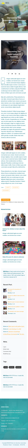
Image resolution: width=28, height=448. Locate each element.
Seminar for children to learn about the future (16, 296)
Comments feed (7, 351)
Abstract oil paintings (14, 331)
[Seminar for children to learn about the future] (14, 220)
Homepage (5, 23)
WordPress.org (6, 353)
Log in (4, 346)
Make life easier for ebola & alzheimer (16, 302)
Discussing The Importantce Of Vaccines (14, 290)
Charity (13, 23)
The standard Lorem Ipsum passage (16, 311)
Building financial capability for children (16, 306)
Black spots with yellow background (18, 326)
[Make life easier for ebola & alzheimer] (14, 248)
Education (15, 187)
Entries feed (6, 349)
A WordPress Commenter (10, 334)
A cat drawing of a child (14, 329)
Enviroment (6, 190)
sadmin (14, 60)
